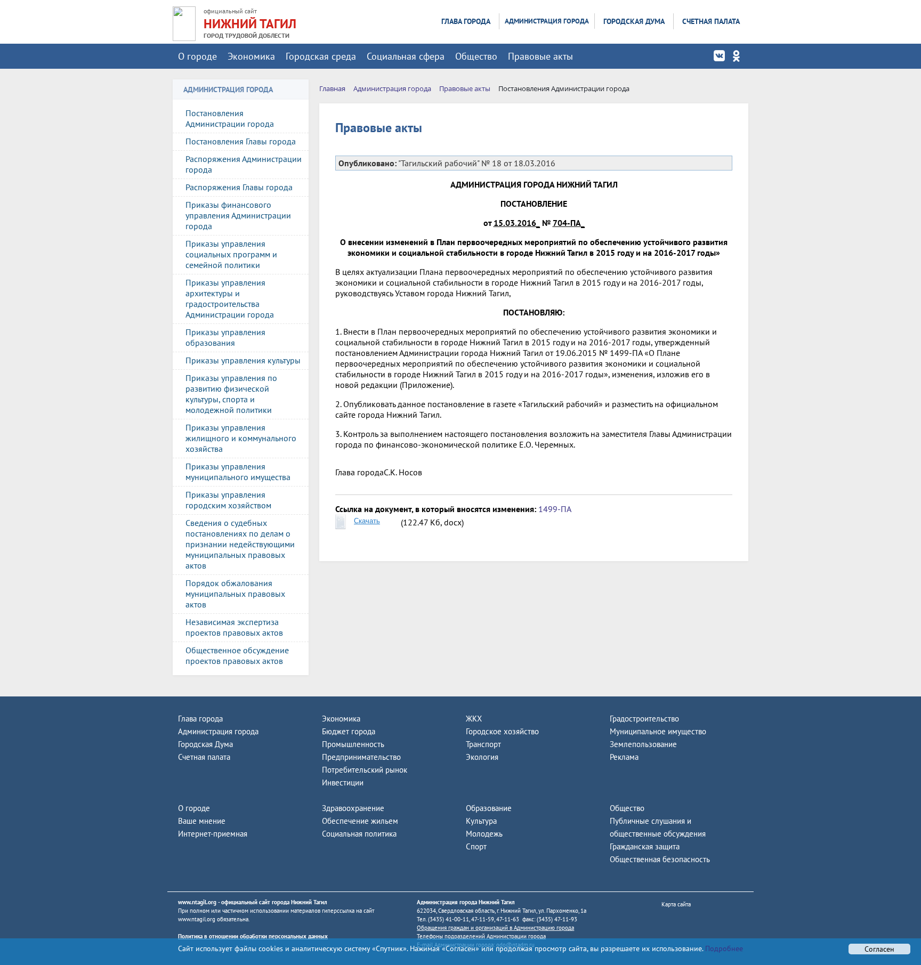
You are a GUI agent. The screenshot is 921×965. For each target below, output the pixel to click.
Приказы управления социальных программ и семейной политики (231, 254)
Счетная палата (711, 21)
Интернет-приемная (212, 834)
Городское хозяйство (502, 731)
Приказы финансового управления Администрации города (238, 215)
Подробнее (723, 948)
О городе (197, 56)
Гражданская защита (645, 846)
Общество (476, 56)
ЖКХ (474, 718)
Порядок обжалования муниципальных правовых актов (235, 594)
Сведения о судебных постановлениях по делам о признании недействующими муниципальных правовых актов (240, 544)
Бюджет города (348, 731)
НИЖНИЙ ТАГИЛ (250, 23)
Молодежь (484, 834)
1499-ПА (554, 509)
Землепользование (643, 744)
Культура (481, 821)
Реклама (624, 757)
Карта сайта (676, 904)
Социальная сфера (406, 56)
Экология (482, 757)
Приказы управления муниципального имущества (237, 471)
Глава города (465, 21)
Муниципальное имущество (658, 731)
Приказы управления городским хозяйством (228, 499)
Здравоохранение (353, 808)
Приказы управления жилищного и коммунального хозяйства (240, 438)
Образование (489, 808)
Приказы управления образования (225, 337)
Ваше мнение (201, 821)
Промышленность (353, 744)
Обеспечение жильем (360, 821)
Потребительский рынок (364, 770)
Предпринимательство (361, 757)
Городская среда (321, 56)
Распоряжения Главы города (239, 187)
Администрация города (547, 21)
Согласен (879, 949)
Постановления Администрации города (229, 118)
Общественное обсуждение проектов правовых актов (237, 655)
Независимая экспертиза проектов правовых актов (234, 627)
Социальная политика (359, 834)
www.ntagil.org (197, 902)
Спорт (476, 846)
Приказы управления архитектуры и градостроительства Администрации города (229, 298)
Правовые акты (540, 56)
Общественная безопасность (660, 859)
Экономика (251, 56)
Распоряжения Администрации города (243, 164)
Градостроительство (644, 718)
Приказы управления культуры (243, 360)
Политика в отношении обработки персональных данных (253, 936)
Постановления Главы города (240, 141)
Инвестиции (342, 782)
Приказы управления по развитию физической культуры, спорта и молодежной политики (231, 393)
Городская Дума (634, 21)
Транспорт (483, 744)
